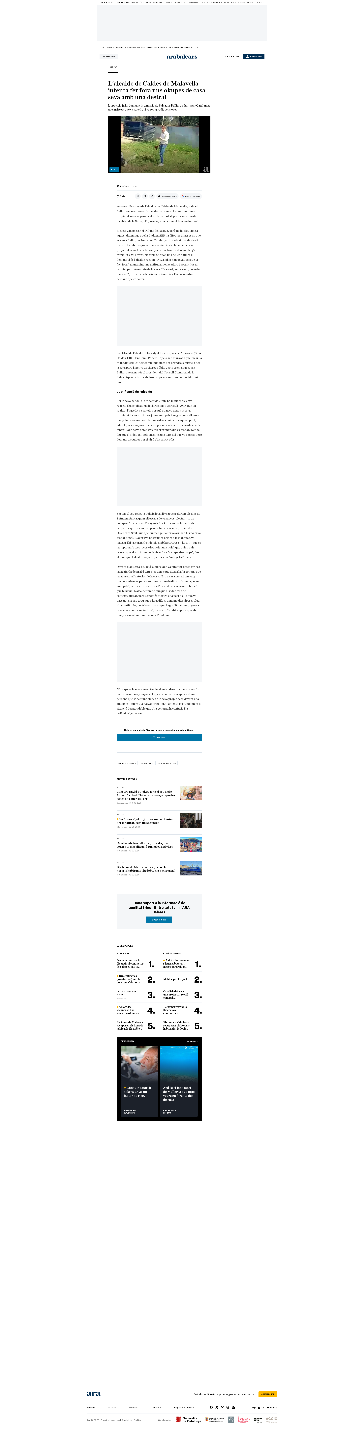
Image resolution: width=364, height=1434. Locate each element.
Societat (113, 67)
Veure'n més (192, 1041)
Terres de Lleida (191, 47)
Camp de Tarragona (174, 47)
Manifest (91, 1407)
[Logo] (206, 169)
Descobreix (127, 1041)
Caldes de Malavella (127, 763)
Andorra (141, 47)
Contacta (156, 1407)
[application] (159, 144)
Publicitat (133, 1407)
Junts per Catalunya (167, 763)
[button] (263, 2)
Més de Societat (127, 778)
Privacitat (105, 1420)
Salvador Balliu (147, 763)
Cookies (137, 1420)
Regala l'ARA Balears (184, 1407)
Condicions (127, 1420)
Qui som (112, 1407)
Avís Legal (116, 1420)
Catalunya (110, 47)
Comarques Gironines (155, 47)
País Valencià (130, 47)
